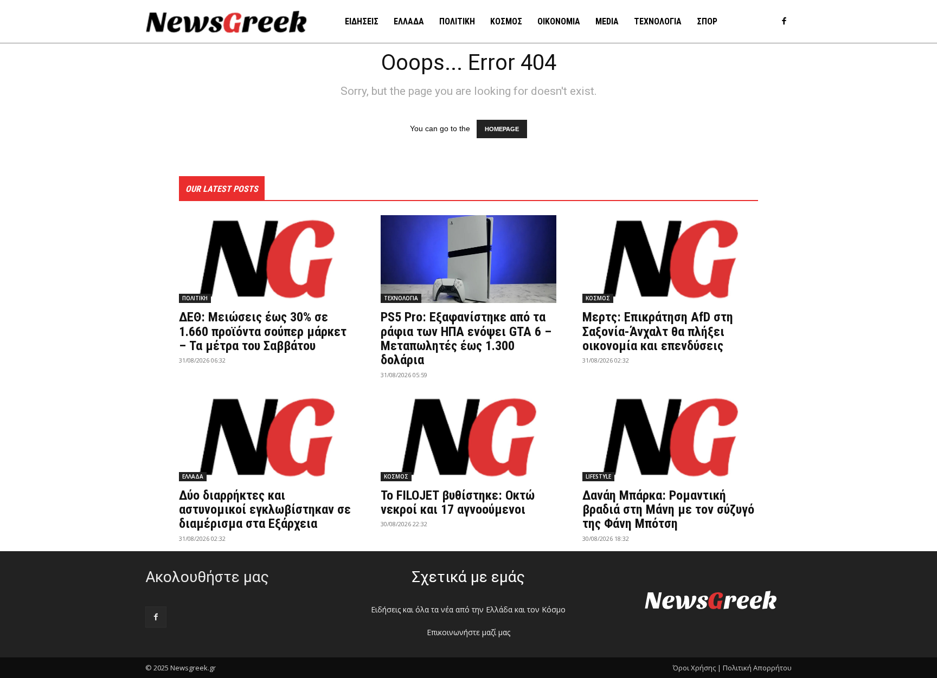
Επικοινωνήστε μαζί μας (468, 632)
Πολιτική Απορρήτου (757, 668)
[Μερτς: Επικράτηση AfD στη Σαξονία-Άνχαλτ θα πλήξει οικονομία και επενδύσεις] (670, 259)
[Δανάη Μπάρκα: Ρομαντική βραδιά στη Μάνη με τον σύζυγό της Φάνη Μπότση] (670, 437)
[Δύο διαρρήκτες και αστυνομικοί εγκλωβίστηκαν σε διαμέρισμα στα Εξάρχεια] (267, 437)
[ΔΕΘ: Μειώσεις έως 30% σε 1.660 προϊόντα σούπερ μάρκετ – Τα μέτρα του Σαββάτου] (267, 259)
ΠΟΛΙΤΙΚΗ (195, 298)
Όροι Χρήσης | (697, 668)
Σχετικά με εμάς (468, 577)
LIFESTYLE (598, 476)
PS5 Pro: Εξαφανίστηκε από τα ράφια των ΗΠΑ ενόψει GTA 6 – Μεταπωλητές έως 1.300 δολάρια (466, 338)
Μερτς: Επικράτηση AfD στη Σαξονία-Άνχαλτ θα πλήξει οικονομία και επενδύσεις (657, 331)
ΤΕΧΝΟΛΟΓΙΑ (401, 298)
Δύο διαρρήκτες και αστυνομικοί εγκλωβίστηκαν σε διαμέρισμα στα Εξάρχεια (265, 510)
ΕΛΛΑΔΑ (192, 476)
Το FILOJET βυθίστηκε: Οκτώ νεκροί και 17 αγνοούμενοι (458, 502)
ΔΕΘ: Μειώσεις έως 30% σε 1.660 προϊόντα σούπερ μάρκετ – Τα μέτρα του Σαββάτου (262, 331)
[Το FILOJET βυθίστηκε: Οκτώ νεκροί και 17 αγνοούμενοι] (468, 437)
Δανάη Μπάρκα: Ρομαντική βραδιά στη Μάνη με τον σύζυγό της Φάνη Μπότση (668, 510)
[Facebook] (784, 22)
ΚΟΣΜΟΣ (598, 298)
